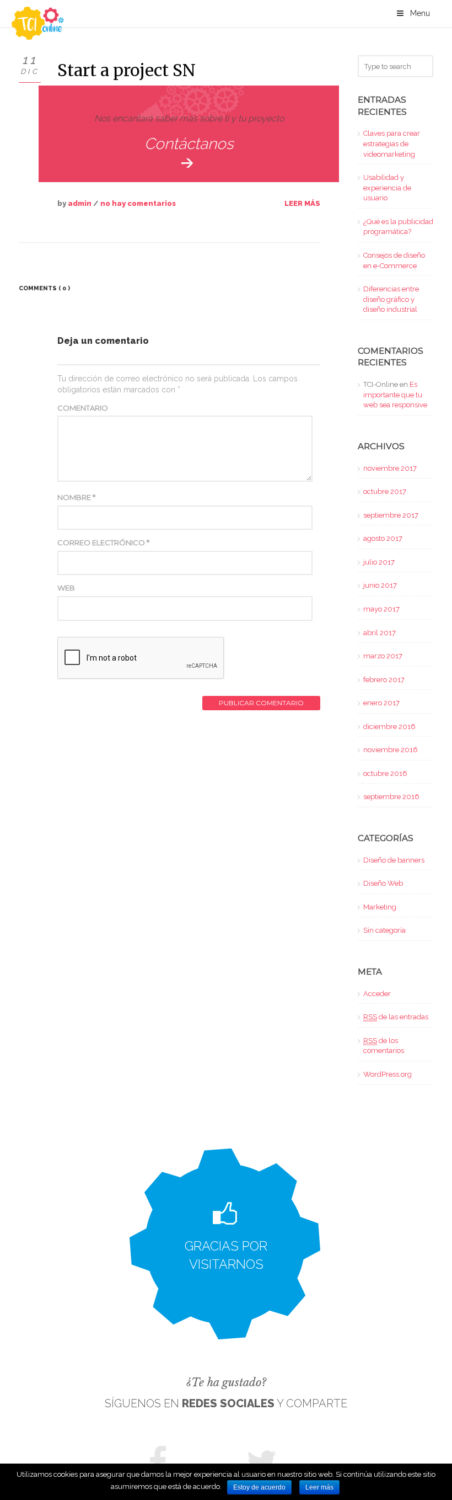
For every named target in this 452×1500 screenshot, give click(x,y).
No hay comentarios (138, 203)
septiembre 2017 (390, 515)
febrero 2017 (384, 679)
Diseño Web (383, 883)
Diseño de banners (393, 860)
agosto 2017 (382, 538)
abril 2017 (379, 633)
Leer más (302, 203)
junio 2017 (380, 585)
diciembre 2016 (389, 726)
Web (66, 587)
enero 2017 (381, 703)
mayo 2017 (381, 609)
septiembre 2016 (391, 796)
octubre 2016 (385, 773)
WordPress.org (387, 1074)
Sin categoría (384, 930)
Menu (420, 13)
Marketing (379, 907)
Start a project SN (126, 70)
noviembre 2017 (390, 468)
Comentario (82, 407)
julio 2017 (379, 562)
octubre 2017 (384, 491)
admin (80, 203)
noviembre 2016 (390, 750)
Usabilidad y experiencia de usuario (387, 187)
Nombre (76, 497)
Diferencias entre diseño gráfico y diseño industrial (391, 299)
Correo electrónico (103, 542)
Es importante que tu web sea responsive (395, 394)
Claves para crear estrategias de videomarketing (391, 143)
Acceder (377, 994)
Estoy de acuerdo (259, 1487)
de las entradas (395, 1017)
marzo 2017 (382, 656)
